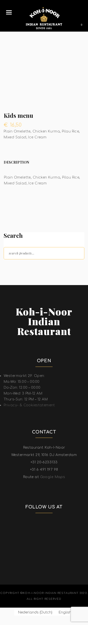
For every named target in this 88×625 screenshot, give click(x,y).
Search (76, 252)
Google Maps (52, 477)
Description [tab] (16, 162)
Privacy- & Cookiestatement (29, 405)
